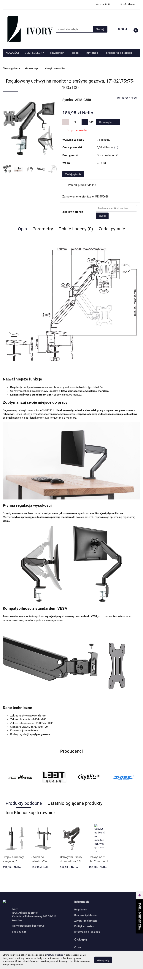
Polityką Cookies (54, 955)
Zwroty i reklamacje (85, 920)
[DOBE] (123, 777)
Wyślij (102, 215)
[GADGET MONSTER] (20, 777)
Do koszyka (106, 121)
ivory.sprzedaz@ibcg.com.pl (28, 925)
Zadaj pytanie (73, 174)
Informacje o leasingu (87, 931)
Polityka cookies (84, 926)
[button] (82, 902)
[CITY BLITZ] (89, 777)
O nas (77, 947)
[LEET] (54, 777)
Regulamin (80, 909)
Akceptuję (103, 959)
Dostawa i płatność (85, 915)
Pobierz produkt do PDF (82, 185)
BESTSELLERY (34, 52)
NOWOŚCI (12, 52)
